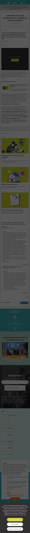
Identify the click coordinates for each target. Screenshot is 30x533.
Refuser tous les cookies (15, 529)
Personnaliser (15, 524)
